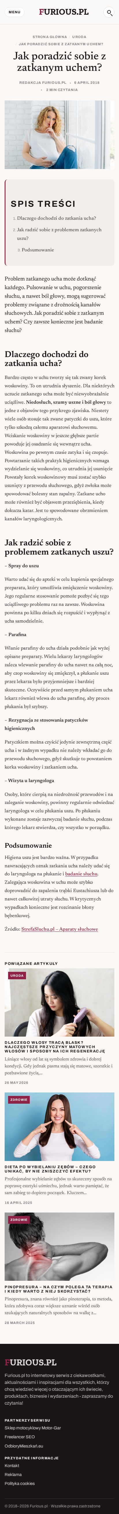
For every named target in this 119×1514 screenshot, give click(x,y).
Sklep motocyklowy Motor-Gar (33, 1428)
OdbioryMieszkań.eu (24, 1446)
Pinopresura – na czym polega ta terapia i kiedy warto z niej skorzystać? (58, 1289)
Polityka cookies (20, 1483)
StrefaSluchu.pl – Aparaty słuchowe (59, 929)
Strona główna (50, 37)
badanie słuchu (81, 874)
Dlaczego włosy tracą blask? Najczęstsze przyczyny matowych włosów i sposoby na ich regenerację (55, 1046)
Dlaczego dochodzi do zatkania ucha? (56, 218)
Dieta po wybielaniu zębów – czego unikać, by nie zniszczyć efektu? (50, 1169)
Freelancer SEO (20, 1437)
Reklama (13, 1474)
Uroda (79, 37)
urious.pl (64, 11)
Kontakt (12, 1465)
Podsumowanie (38, 250)
